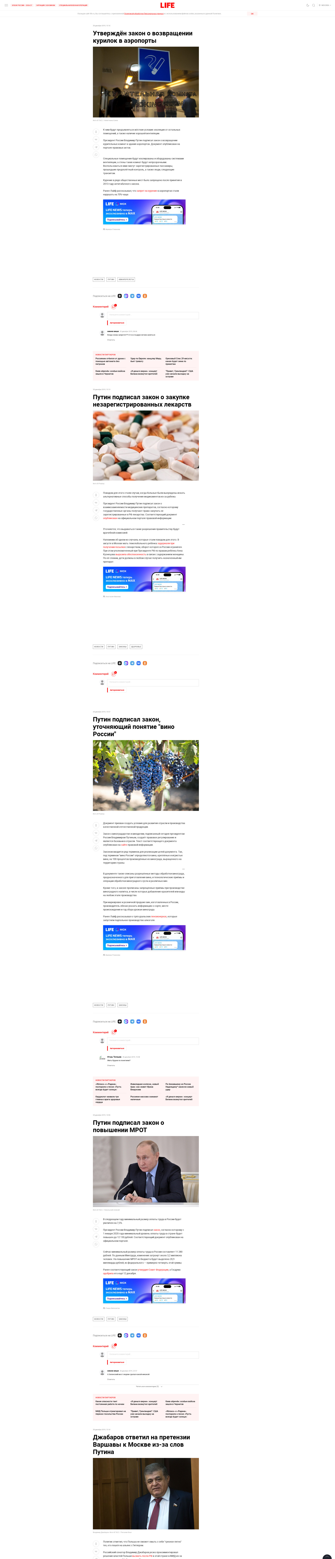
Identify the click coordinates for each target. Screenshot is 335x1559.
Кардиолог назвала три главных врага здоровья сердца (108, 1099)
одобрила (108, 1273)
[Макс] (126, 296)
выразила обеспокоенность (131, 554)
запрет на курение (147, 190)
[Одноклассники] (144, 296)
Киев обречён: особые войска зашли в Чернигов (110, 372)
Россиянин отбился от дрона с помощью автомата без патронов (110, 361)
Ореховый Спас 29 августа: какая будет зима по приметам (179, 361)
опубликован (110, 518)
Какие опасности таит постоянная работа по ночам (110, 1442)
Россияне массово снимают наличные (144, 1098)
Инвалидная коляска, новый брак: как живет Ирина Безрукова (144, 1087)
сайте (124, 844)
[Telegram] (132, 296)
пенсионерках (159, 916)
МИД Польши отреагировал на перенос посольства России (111, 1452)
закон (157, 1229)
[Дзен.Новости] (119, 296)
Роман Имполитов (113, 1308)
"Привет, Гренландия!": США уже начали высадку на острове (179, 374)
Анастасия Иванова (113, 596)
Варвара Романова (113, 229)
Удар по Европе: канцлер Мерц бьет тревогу (145, 360)
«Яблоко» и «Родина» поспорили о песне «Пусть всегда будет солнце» (108, 1087)
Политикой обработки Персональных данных (144, 13)
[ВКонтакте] (138, 296)
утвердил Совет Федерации (153, 1269)
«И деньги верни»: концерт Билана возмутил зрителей (143, 372)
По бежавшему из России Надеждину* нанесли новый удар (180, 1087)
